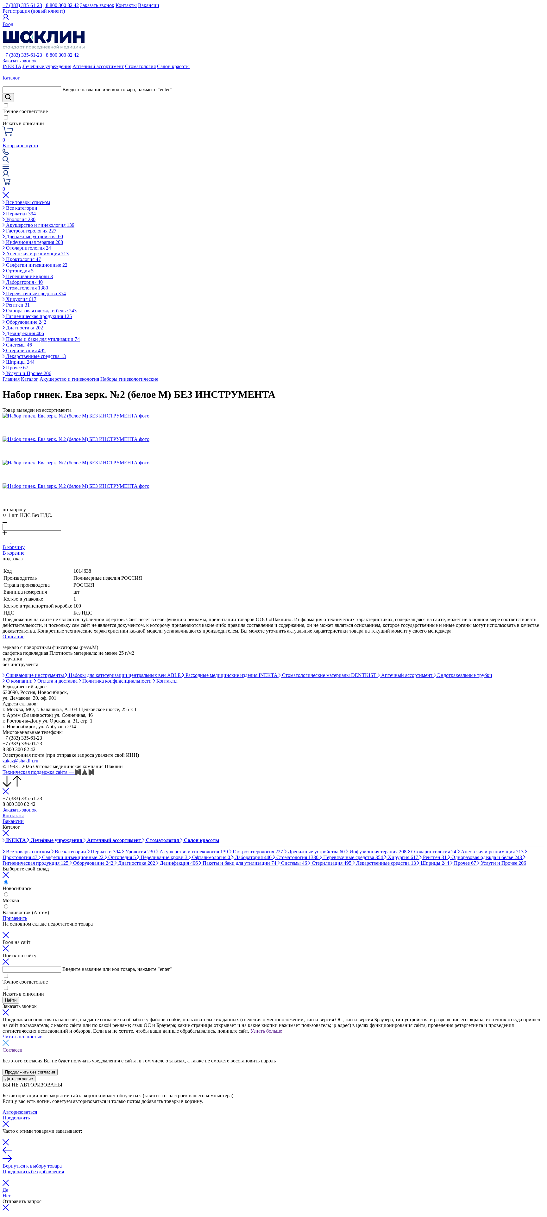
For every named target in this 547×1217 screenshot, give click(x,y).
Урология (20, 219)
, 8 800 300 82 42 (61, 5)
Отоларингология (28, 248)
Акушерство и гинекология (39, 225)
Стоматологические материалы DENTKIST (329, 675)
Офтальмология (210, 857)
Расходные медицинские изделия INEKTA (231, 675)
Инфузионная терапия (34, 242)
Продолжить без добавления (33, 1171)
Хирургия (20, 299)
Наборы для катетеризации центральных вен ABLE (124, 675)
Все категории (21, 208)
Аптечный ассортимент (98, 66)
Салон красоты (173, 66)
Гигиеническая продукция (38, 316)
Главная (11, 379)
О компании (19, 681)
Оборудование (25, 322)
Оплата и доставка (57, 681)
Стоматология (140, 66)
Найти (10, 1000)
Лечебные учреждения (46, 66)
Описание (13, 636)
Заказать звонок (97, 5)
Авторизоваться (20, 1112)
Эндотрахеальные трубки (464, 675)
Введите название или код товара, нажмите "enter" (117, 89)
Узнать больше (266, 1031)
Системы (18, 344)
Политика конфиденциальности (117, 681)
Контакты (126, 5)
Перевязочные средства (35, 293)
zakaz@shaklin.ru (20, 760)
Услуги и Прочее (28, 373)
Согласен (12, 1050)
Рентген (17, 305)
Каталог (29, 379)
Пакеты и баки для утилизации (42, 339)
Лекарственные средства (35, 356)
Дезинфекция (24, 333)
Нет (7, 1195)
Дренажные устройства (34, 236)
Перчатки (20, 213)
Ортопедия (19, 270)
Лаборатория (24, 282)
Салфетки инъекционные (36, 265)
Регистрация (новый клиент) (34, 11)
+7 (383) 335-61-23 (22, 5)
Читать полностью (22, 1036)
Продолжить (16, 1117)
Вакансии (148, 5)
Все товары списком (27, 202)
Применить (15, 918)
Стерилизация (25, 350)
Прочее (16, 367)
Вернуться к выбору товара (32, 1166)
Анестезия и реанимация (37, 253)
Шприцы (20, 362)
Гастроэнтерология (30, 230)
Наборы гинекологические (129, 379)
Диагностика (24, 327)
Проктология (23, 259)
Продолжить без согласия (30, 1072)
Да (5, 1190)
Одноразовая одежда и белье (41, 310)
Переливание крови (29, 276)
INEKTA (12, 66)
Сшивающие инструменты (35, 675)
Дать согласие (19, 1078)
